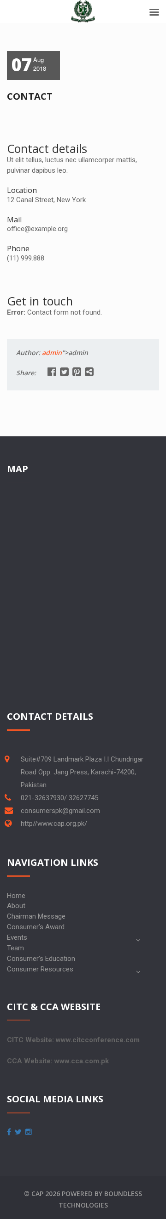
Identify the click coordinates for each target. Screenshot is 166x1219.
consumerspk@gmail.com (60, 811)
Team (15, 948)
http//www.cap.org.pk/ (54, 823)
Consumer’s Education (41, 958)
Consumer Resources (40, 969)
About (16, 906)
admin (52, 352)
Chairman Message (36, 916)
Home (16, 896)
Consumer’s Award (36, 927)
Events (17, 937)
